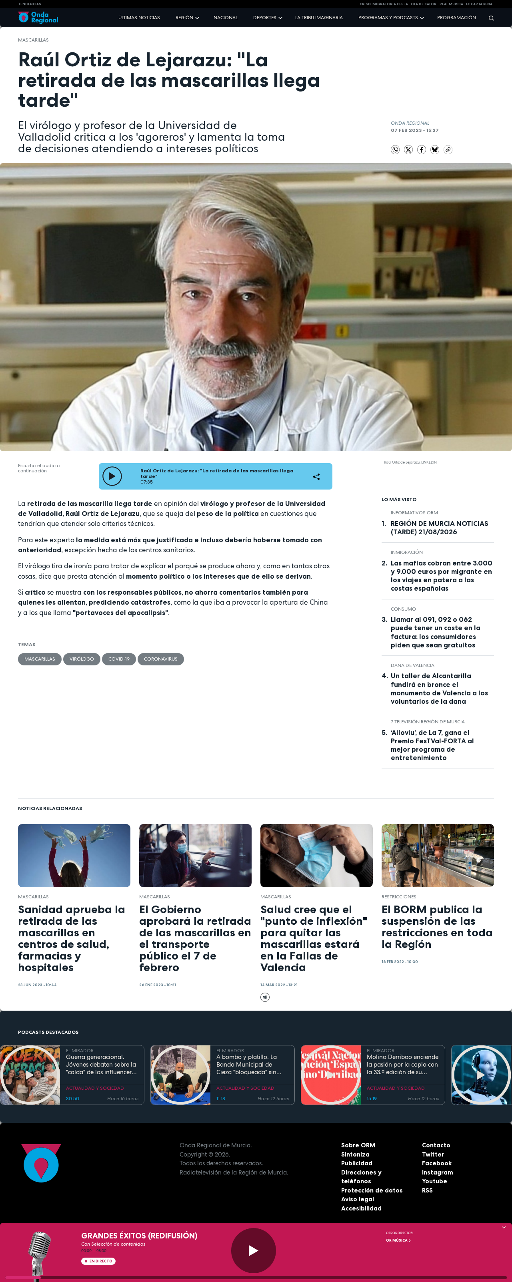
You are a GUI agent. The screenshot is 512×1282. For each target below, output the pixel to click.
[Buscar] (489, 17)
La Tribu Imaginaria (319, 17)
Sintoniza (355, 1154)
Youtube (434, 1181)
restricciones (399, 897)
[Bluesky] (435, 149)
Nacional (226, 17)
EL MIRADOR (80, 1050)
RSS (427, 1190)
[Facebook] (422, 149)
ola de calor (423, 4)
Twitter (433, 1154)
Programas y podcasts (388, 17)
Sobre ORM (358, 1145)
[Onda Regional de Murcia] (38, 18)
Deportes (264, 17)
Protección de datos (372, 1190)
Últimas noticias (139, 17)
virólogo (82, 659)
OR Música (397, 1240)
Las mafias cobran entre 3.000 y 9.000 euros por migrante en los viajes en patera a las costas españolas (441, 575)
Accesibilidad (361, 1208)
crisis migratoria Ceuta (384, 4)
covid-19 (119, 659)
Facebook (437, 1163)
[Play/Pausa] (253, 1250)
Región (184, 17)
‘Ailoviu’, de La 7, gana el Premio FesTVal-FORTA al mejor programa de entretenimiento (432, 745)
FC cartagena (479, 4)
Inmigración (407, 552)
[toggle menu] (198, 17)
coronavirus (161, 659)
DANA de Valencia (412, 665)
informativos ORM (414, 513)
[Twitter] (409, 149)
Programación (456, 17)
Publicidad (356, 1163)
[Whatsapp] (395, 149)
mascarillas (33, 40)
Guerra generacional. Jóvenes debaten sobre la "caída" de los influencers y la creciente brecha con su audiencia (101, 1064)
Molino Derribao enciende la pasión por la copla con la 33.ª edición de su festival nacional (402, 1064)
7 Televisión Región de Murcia (428, 722)
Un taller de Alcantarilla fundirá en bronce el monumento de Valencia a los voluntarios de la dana (439, 688)
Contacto (436, 1145)
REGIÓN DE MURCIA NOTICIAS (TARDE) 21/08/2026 (439, 528)
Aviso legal (357, 1199)
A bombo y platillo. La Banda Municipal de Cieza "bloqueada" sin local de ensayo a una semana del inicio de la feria (248, 1064)
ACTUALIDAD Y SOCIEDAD (95, 1088)
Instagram (437, 1172)
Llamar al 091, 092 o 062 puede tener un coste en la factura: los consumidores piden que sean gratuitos (435, 632)
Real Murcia (451, 4)
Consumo (403, 609)
